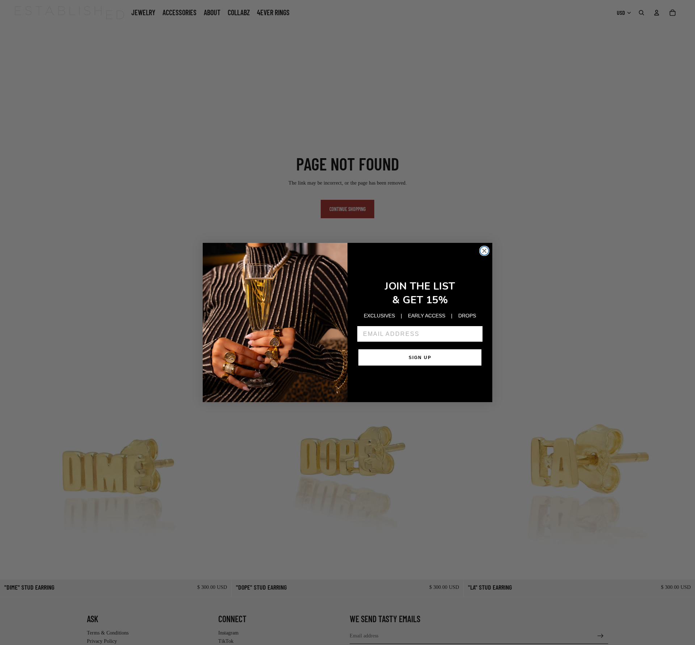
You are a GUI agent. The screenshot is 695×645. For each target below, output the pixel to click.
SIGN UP (420, 357)
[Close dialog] (484, 250)
